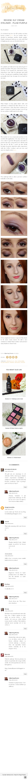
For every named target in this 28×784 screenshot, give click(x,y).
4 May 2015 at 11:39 (9, 611)
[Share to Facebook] (7, 357)
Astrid (7, 521)
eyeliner (21, 361)
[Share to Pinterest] (13, 357)
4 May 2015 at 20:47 (13, 598)
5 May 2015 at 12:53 (9, 656)
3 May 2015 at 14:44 (9, 523)
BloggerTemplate (22, 774)
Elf (16, 361)
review (17, 362)
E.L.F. (12, 361)
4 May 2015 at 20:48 (13, 634)
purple (12, 362)
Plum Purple (5, 362)
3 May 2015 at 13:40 (9, 509)
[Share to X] (10, 357)
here (11, 35)
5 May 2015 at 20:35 (13, 680)
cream (8, 361)
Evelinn (7, 584)
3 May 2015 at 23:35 (13, 493)
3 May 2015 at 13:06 (9, 471)
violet (22, 362)
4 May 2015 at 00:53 (9, 586)
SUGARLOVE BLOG (10, 469)
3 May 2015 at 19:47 (9, 555)
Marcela (7, 654)
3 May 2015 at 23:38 (13, 570)
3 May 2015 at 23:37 (13, 539)
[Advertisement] (14, 755)
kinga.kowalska (9, 507)
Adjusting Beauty (14, 491)
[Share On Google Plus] (16, 357)
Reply (25, 487)
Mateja (7, 609)
